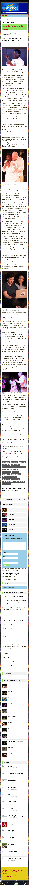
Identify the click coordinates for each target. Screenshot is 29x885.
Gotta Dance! (13, 624)
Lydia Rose (11, 837)
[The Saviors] (4, 750)
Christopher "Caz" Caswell (15, 823)
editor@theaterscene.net (8, 578)
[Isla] (4, 700)
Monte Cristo (11, 657)
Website (5, 561)
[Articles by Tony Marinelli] (4, 790)
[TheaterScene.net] (14, 7)
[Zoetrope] (4, 521)
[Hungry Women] (4, 737)
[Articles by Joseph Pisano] (4, 811)
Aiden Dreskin (6, 462)
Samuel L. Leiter (12, 851)
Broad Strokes (11, 703)
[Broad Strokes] (4, 706)
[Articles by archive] (4, 769)
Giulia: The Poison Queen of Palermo (16, 753)
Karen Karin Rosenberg (14, 858)
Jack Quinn (11, 830)
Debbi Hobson (6, 464)
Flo (7, 632)
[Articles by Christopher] (4, 826)
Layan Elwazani (6, 471)
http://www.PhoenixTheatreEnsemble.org (13, 453)
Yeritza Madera (6, 484)
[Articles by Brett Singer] (4, 847)
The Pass (10, 722)
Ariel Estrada (14, 462)
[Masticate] (4, 693)
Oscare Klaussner (15, 474)
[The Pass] (4, 725)
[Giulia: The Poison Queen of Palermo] (4, 756)
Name (4, 552)
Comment (5, 540)
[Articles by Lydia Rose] (4, 840)
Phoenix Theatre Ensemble (9, 476)
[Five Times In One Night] (4, 510)
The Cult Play (16, 479)
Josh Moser (5, 469)
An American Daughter (13, 710)
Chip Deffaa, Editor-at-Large (15, 816)
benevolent (10, 685)
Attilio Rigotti (22, 462)
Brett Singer (11, 844)
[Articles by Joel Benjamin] (4, 783)
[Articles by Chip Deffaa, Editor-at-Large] (4, 818)
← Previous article (7, 499)
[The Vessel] (4, 731)
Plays (7, 19)
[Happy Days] (4, 526)
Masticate (10, 691)
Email (4, 556)
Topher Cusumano (19, 481)
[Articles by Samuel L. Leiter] (4, 854)
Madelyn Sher (6, 474)
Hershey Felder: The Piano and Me (15, 741)
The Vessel (10, 728)
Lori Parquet (15, 471)
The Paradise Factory (8, 481)
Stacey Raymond (7, 479)
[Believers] (4, 516)
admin (9, 794)
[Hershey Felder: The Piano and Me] (4, 743)
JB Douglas (14, 467)
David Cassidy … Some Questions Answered (14, 596)
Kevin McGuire (13, 469)
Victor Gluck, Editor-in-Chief (15, 773)
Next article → (22, 499)
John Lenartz (22, 467)
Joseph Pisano (12, 808)
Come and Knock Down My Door (16, 620)
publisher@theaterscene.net (9, 574)
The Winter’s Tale (12, 716)
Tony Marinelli (12, 787)
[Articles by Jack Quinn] (4, 833)
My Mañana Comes (13, 665)
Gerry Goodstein (15, 464)
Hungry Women (11, 735)
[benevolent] (4, 687)
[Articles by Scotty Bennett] (4, 804)
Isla (9, 15)
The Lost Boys (14, 628)
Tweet (10, 44)
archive (17, 33)
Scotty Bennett (12, 801)
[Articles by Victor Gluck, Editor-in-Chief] (4, 776)
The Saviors (10, 747)
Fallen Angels (14, 636)
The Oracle (15, 648)
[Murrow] (4, 531)
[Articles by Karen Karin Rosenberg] (4, 861)
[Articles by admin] (4, 797)
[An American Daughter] (4, 712)
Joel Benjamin (12, 780)
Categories (4, 677)
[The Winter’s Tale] (4, 718)
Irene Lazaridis (6, 467)
